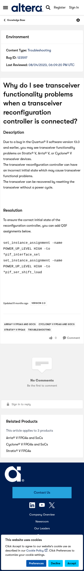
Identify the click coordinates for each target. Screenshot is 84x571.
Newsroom (42, 521)
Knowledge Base (16, 20)
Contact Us (42, 492)
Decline (55, 563)
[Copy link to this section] (27, 132)
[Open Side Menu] (5, 7)
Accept (71, 563)
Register (60, 7)
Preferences (36, 563)
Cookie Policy (35, 550)
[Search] (48, 7)
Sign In (74, 7)
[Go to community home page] (27, 7)
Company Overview (42, 514)
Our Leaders (42, 528)
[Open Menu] (78, 20)
